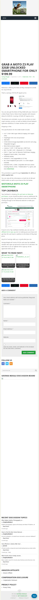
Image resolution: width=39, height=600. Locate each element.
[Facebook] (3, 363)
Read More (6, 526)
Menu (4, 18)
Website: (6, 337)
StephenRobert (8, 522)
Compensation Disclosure (10, 580)
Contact (13, 598)
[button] (34, 596)
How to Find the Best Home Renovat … (13, 532)
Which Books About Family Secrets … (12, 555)
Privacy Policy (7, 587)
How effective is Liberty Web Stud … (12, 544)
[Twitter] (7, 363)
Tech (30, 76)
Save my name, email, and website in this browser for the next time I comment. (18, 347)
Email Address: (8, 329)
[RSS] (11, 363)
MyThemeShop (22, 596)
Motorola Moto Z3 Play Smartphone (15, 185)
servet (5, 546)
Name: (5, 321)
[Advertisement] (19, 40)
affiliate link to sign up (8, 232)
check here (10, 169)
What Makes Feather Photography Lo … (13, 520)
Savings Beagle (5, 76)
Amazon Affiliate (7, 573)
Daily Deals (25, 76)
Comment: (7, 303)
